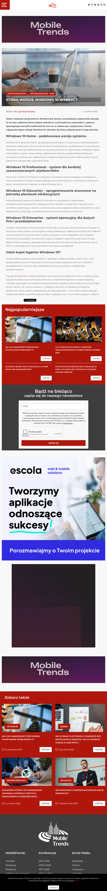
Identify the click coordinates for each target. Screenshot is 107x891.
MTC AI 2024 (46, 873)
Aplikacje (12, 726)
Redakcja (11, 865)
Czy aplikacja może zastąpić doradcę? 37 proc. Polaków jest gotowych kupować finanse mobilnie (76, 369)
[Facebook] (89, 5)
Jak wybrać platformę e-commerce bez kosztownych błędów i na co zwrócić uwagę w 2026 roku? (78, 739)
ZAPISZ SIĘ (53, 443)
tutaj (77, 881)
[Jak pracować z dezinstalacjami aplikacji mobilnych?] (80, 772)
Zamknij (54, 888)
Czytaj (46, 358)
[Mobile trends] (52, 5)
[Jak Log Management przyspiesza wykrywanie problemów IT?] (28, 329)
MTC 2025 (44, 869)
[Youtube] (101, 5)
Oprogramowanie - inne (42, 94)
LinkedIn (77, 873)
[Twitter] (92, 5)
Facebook (77, 861)
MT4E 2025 (45, 865)
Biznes (64, 726)
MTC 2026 (44, 861)
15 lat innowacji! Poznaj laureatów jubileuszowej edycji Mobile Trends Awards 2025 (77, 350)
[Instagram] (95, 5)
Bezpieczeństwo (16, 780)
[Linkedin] (98, 5)
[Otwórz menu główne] (5, 5)
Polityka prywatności (17, 873)
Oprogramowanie (17, 94)
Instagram (78, 869)
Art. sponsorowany (24, 111)
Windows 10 (20, 276)
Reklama (11, 869)
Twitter (76, 865)
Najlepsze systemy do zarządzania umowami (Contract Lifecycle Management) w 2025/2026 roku (22, 793)
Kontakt (10, 861)
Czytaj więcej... (67, 423)
